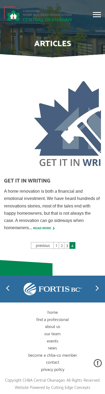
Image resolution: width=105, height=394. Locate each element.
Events (52, 341)
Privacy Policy (52, 369)
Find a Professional (52, 319)
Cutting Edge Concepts (70, 387)
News (52, 348)
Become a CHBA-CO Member (52, 355)
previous (43, 245)
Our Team (52, 334)
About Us (52, 326)
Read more (43, 228)
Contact (52, 362)
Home (52, 312)
